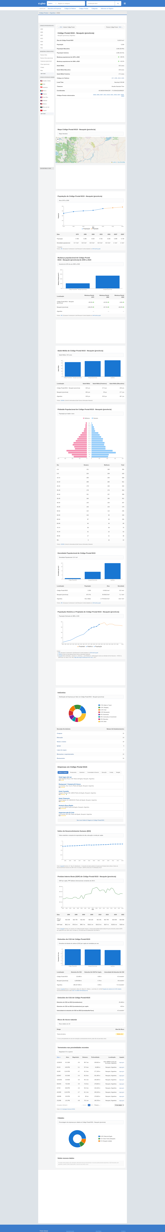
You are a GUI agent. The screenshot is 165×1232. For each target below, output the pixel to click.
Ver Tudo (43, 73)
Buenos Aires (43, 55)
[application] (90, 218)
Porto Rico (44, 97)
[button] (58, 139)
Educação (60, 737)
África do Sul (44, 107)
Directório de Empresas (54, 8)
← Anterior (84, 1105)
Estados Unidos (45, 81)
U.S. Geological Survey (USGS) (67, 1109)
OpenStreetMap (121, 162)
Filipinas (43, 94)
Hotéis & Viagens (63, 772)
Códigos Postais (83, 8)
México (43, 91)
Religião (118, 772)
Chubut (42, 67)
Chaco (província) (44, 64)
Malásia (43, 104)
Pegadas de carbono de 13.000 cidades (111, 989)
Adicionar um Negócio (107, 8)
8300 (41, 29)
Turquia (43, 110)
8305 (41, 32)
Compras (59, 733)
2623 (119, 78)
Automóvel (81, 772)
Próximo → (97, 1105)
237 (113, 78)
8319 (41, 41)
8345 (115, 94)
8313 (41, 38)
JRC (62, 248)
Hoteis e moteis (61, 741)
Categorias (94, 8)
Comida (111, 772)
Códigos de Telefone (70, 8)
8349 (122, 94)
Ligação (60, 655)
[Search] (118, 3)
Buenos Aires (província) (46, 58)
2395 (115, 78)
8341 (41, 44)
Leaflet (114, 162)
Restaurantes (61, 758)
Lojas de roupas (62, 750)
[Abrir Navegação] (125, 3)
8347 (119, 94)
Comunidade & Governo (93, 772)
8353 (122, 96)
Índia (42, 84)
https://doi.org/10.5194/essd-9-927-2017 (83, 657)
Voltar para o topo (45, 168)
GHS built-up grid (96, 248)
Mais (41, 47)
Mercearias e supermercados (65, 754)
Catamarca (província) (46, 61)
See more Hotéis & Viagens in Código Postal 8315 (90, 820)
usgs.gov (121, 1062)
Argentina (52, 13)
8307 (41, 35)
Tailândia (43, 100)
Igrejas (59, 746)
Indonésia (44, 87)
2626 (122, 78)
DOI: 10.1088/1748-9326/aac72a (80, 990)
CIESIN (62, 400)
